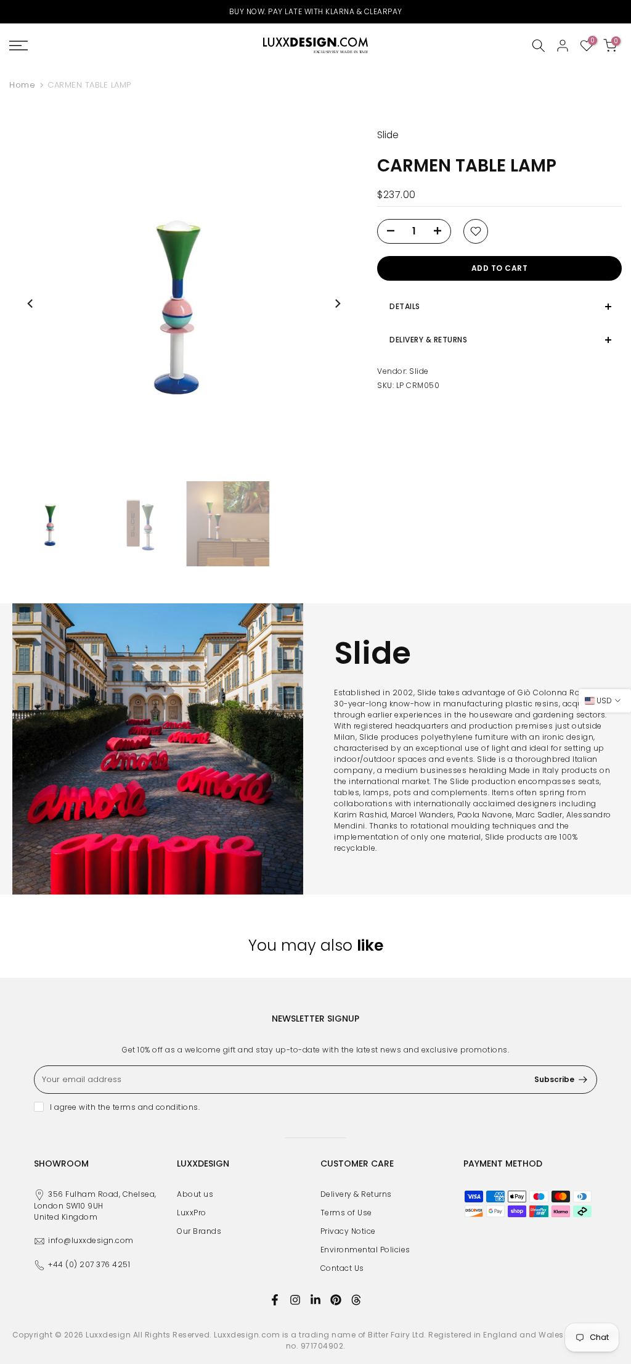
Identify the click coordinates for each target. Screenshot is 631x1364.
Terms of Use (346, 1212)
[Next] (337, 303)
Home (22, 85)
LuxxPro (191, 1212)
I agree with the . (125, 1107)
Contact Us (342, 1268)
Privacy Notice (348, 1231)
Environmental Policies (365, 1249)
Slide (419, 371)
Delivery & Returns (356, 1194)
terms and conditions (155, 1107)
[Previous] (30, 303)
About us (195, 1194)
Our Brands (199, 1231)
